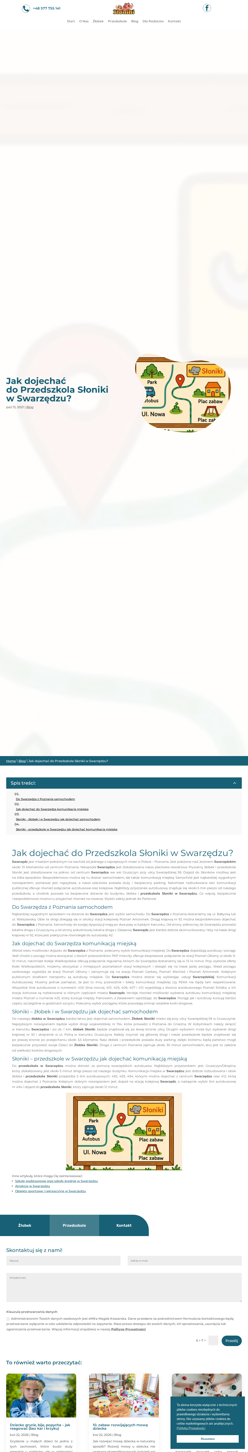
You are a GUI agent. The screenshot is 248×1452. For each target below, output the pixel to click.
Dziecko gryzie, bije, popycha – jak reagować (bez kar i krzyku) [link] (40, 1427)
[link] (124, 16)
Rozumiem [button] (208, 1438)
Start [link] (71, 21)
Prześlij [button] (232, 1341)
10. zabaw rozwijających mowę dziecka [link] (120, 1427)
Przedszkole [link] (117, 21)
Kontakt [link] (174, 21)
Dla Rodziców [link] (153, 21)
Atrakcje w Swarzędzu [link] (32, 1186)
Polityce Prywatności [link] (128, 1329)
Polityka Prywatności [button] (191, 1428)
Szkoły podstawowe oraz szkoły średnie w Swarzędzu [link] (56, 1181)
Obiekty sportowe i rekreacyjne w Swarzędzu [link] (50, 1191)
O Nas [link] (84, 21)
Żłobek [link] (98, 21)
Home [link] (11, 761)
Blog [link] (134, 21)
